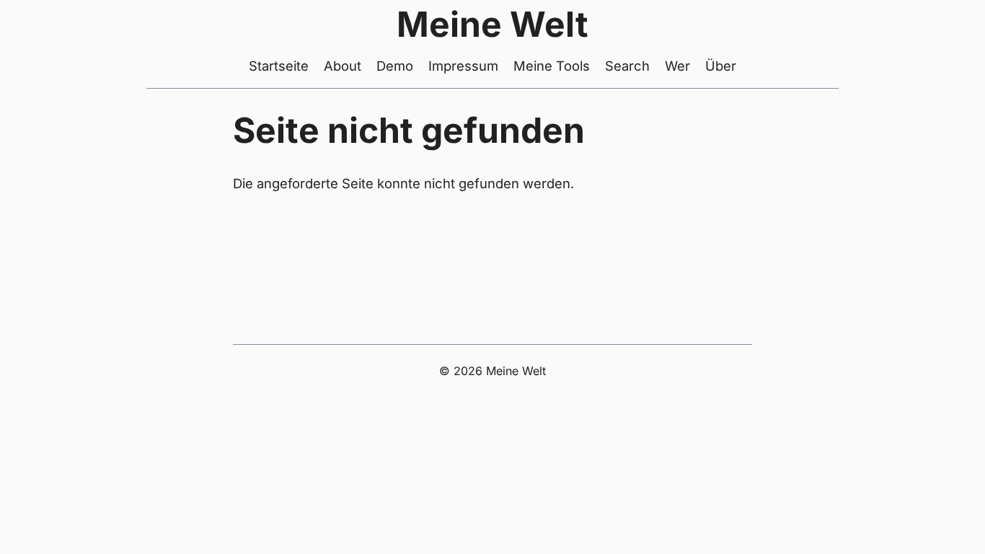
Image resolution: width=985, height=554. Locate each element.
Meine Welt (492, 24)
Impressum (463, 66)
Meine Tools (551, 66)
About (342, 66)
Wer (677, 66)
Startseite (279, 66)
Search (627, 66)
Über (720, 66)
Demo (394, 66)
